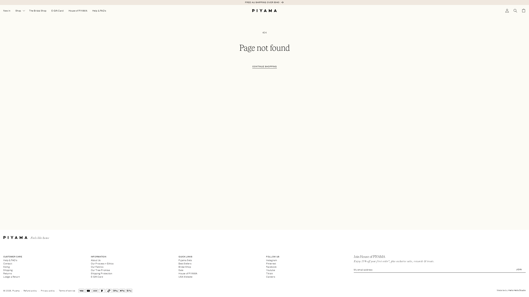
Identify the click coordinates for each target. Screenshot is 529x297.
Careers (270, 276)
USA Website (186, 276)
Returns (7, 273)
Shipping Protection (101, 273)
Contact (7, 263)
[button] (515, 11)
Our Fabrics (97, 266)
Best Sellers (185, 263)
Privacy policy (48, 290)
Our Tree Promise (100, 269)
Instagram (271, 260)
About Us (96, 260)
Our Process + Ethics (102, 263)
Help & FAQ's (10, 260)
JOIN (519, 269)
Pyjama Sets (185, 260)
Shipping (8, 269)
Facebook (271, 266)
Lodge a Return (11, 276)
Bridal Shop (185, 266)
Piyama (16, 290)
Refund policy (30, 290)
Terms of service (67, 290)
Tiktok (269, 273)
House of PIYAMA (188, 273)
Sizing (6, 266)
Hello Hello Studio (517, 290)
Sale (181, 269)
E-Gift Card (97, 276)
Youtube (270, 269)
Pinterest (271, 263)
